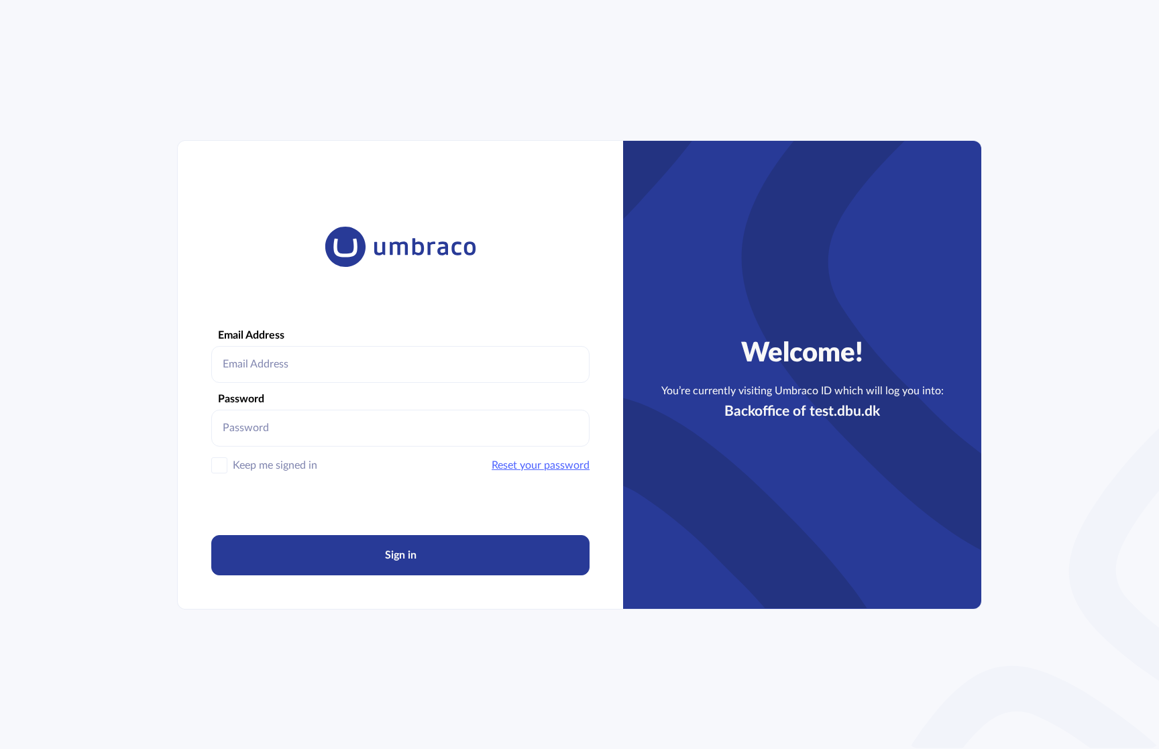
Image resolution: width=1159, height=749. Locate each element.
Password (241, 399)
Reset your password (541, 465)
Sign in (401, 555)
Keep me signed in (275, 465)
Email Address (251, 335)
